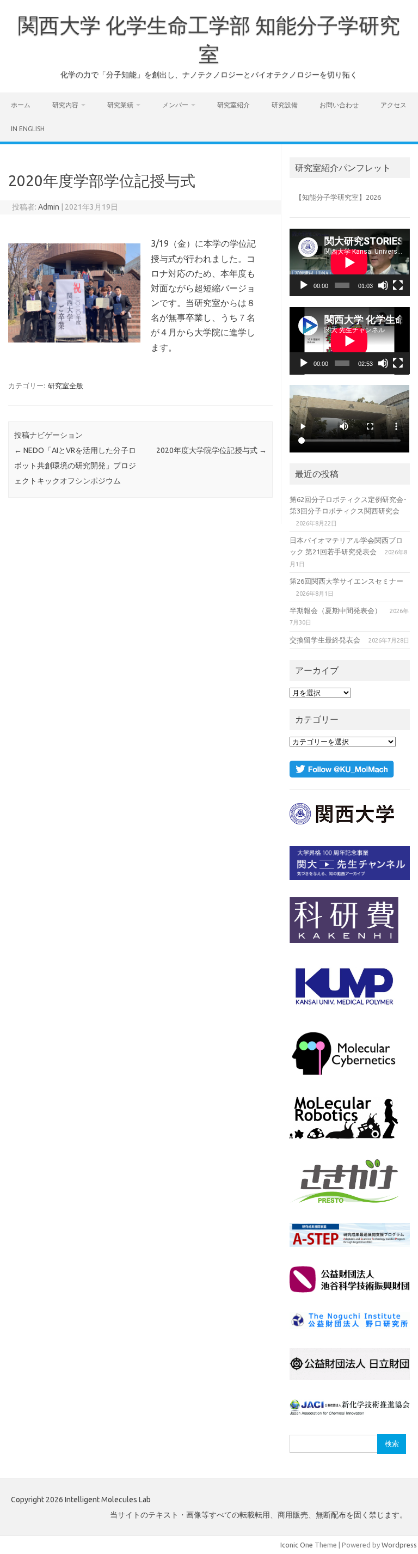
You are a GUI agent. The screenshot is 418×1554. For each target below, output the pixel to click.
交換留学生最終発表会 (325, 640)
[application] (349, 262)
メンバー (175, 104)
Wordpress (399, 1545)
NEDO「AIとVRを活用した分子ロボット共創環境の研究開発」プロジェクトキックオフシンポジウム (75, 465)
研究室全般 (65, 385)
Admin (48, 207)
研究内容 (65, 104)
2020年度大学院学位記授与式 (211, 450)
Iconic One (296, 1545)
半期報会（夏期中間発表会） (336, 610)
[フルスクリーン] (397, 285)
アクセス (393, 104)
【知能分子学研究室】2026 (338, 197)
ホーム (20, 104)
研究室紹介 (233, 104)
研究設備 (285, 104)
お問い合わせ (339, 104)
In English (28, 128)
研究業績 (120, 104)
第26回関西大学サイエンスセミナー (346, 581)
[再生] (303, 285)
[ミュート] (383, 285)
